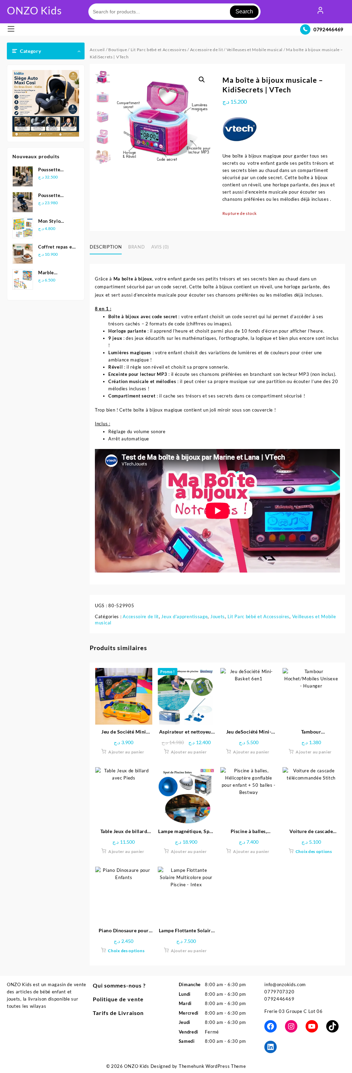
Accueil (97, 49)
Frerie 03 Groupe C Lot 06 (293, 1011)
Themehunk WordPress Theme (212, 1066)
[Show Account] (320, 11)
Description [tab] (106, 247)
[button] (202, 79)
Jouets (217, 616)
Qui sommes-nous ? (119, 985)
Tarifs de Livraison (118, 1012)
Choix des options (314, 851)
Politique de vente (118, 999)
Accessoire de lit (206, 49)
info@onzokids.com (285, 984)
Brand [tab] (136, 247)
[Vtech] (239, 128)
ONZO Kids (34, 10)
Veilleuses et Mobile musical (255, 49)
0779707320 (279, 991)
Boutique (117, 49)
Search (244, 11)
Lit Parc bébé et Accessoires (159, 49)
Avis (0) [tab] (160, 247)
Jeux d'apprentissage (184, 616)
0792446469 (328, 29)
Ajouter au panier (126, 751)
